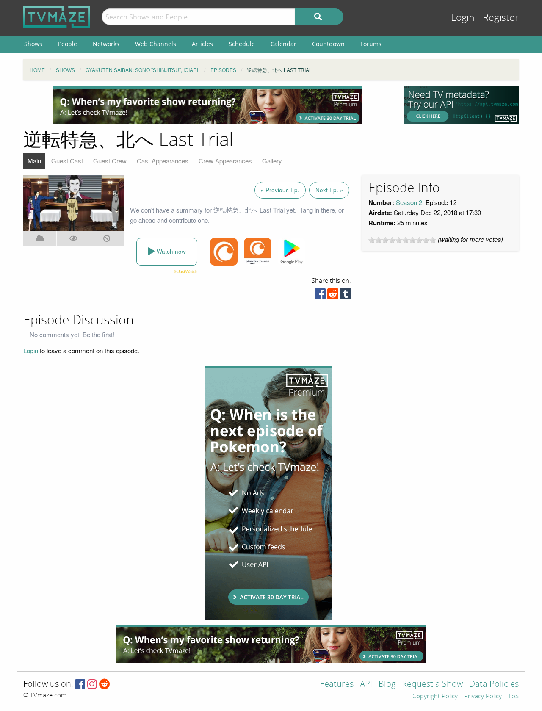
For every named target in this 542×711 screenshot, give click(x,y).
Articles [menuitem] (202, 44)
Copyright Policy (435, 696)
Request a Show (432, 684)
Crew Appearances (225, 160)
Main (34, 160)
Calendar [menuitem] (283, 44)
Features (337, 684)
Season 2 (409, 202)
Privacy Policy (483, 696)
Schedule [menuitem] (242, 44)
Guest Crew (110, 160)
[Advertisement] (207, 105)
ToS (513, 696)
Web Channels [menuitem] (155, 44)
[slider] (402, 240)
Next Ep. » (329, 190)
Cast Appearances (162, 160)
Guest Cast (67, 160)
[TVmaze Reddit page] (104, 684)
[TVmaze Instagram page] (92, 684)
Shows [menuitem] (33, 44)
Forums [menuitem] (371, 44)
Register (501, 17)
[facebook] (320, 295)
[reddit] (332, 295)
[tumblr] (345, 295)
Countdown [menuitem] (328, 44)
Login (463, 17)
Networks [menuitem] (106, 44)
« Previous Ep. (279, 190)
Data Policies (494, 684)
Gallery (272, 160)
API (366, 684)
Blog (387, 684)
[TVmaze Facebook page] (80, 684)
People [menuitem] (67, 44)
